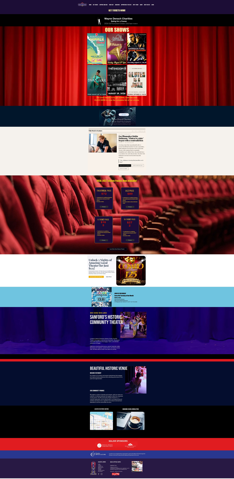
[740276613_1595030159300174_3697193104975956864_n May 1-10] (96, 48)
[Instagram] (101, 474)
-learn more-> (133, 24)
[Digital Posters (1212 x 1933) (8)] (136, 80)
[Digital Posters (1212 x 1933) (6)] (96, 80)
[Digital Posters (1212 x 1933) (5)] (136, 48)
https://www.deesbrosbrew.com (121, 300)
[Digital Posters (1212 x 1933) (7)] (117, 80)
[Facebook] (98, 474)
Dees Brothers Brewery (119, 299)
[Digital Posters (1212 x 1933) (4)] (117, 48)
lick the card (131, 97)
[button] (103, 4)
